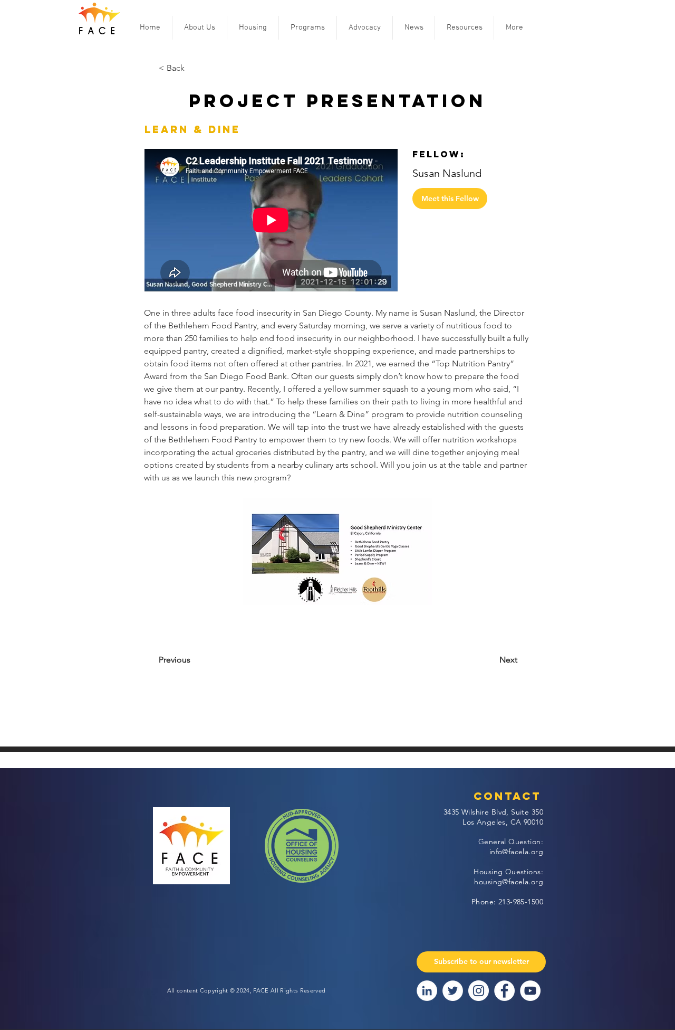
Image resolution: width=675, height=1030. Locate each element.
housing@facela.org (508, 881)
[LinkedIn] (427, 990)
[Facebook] (504, 990)
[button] (199, 28)
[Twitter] (452, 990)
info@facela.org (516, 851)
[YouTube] (530, 990)
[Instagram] (478, 990)
